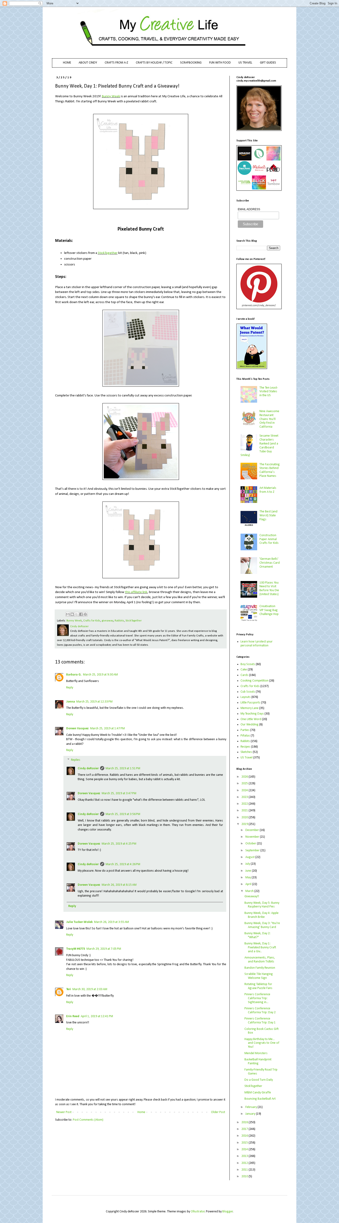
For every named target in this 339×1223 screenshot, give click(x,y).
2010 (245, 1176)
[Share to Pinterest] (85, 614)
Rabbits (119, 620)
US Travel (247, 757)
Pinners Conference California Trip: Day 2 (260, 1010)
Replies (75, 760)
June (248, 871)
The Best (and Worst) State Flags (268, 515)
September (252, 850)
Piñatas (245, 735)
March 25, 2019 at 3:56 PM (123, 814)
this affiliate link (136, 592)
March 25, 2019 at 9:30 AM (100, 674)
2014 (245, 1149)
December (252, 830)
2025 (245, 783)
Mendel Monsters (256, 1053)
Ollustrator (198, 1211)
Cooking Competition (254, 680)
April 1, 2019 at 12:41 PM (97, 1016)
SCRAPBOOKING (191, 62)
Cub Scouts (248, 692)
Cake (244, 669)
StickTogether (108, 253)
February (251, 1107)
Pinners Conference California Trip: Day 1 (260, 1020)
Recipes (245, 746)
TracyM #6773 (75, 949)
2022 (245, 804)
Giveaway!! (251, 896)
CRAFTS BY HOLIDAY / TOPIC (154, 62)
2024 (245, 790)
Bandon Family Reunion (259, 968)
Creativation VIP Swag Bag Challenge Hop (269, 610)
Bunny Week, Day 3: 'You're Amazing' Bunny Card (262, 925)
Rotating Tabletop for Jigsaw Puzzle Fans (258, 986)
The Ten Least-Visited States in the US (268, 391)
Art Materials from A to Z (267, 490)
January (250, 1114)
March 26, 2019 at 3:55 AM (111, 922)
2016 (245, 1136)
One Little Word (251, 719)
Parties (245, 730)
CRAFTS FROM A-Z (116, 62)
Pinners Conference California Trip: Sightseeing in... (257, 998)
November (252, 837)
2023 (245, 797)
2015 (245, 1142)
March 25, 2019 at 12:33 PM (94, 701)
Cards (244, 675)
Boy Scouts (248, 664)
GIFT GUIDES (268, 62)
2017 (245, 1129)
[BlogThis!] (72, 614)
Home (141, 1112)
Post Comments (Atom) (88, 1120)
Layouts (246, 697)
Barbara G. (74, 674)
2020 (245, 817)
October (251, 843)
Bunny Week (111, 96)
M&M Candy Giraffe (257, 1092)
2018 (245, 1122)
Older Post (218, 1112)
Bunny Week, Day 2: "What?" (257, 935)
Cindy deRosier (88, 768)
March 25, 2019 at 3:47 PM (119, 793)
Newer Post (63, 1112)
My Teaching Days (252, 713)
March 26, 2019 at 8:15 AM (119, 885)
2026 (245, 777)
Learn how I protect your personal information (257, 643)
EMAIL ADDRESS (249, 209)
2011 (245, 1169)
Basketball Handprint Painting (257, 1061)
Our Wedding (250, 724)
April (248, 884)
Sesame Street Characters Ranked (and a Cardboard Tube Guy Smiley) (260, 445)
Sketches (246, 752)
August (250, 857)
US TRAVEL (245, 62)
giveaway (107, 620)
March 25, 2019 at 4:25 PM (119, 844)
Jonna (70, 701)
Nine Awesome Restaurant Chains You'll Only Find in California (269, 419)
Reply (69, 687)
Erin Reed (72, 1016)
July (248, 864)
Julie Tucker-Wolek (79, 922)
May (248, 877)
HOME (67, 62)
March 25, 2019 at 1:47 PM (107, 728)
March (249, 891)
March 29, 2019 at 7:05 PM (103, 949)
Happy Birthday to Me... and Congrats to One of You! (261, 1043)
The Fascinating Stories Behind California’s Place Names (269, 470)
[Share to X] (76, 614)
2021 (245, 810)
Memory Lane (250, 708)
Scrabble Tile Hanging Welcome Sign (258, 976)
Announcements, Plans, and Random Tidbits (259, 959)
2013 (245, 1156)
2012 (245, 1163)
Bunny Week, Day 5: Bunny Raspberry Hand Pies (261, 905)
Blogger (227, 1211)
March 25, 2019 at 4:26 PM (123, 864)
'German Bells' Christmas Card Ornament (269, 563)
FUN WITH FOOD (220, 62)
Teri (68, 989)
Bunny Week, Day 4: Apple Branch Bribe (261, 915)
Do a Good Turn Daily (258, 1080)
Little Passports (250, 702)
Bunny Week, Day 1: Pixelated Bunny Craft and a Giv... (260, 947)
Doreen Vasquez (77, 728)
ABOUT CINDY (88, 62)
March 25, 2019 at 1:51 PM (123, 768)
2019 (245, 824)
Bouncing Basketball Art (260, 1099)
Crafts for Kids (91, 620)
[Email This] (67, 614)
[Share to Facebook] (81, 614)
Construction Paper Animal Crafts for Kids (269, 539)
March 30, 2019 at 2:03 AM (89, 989)
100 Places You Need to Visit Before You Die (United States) (269, 588)
